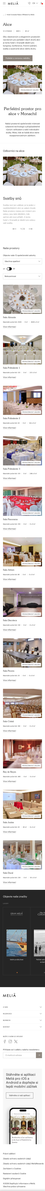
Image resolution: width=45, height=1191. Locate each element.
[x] (16, 1041)
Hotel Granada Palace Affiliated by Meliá (20, 15)
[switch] (9, 268)
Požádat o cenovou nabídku (18, 58)
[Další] (30, 229)
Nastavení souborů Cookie (14, 1173)
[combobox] (35, 3)
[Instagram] (10, 1041)
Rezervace (7, 1014)
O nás (5, 1007)
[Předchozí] (14, 229)
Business (6, 1020)
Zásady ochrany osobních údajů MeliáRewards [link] (23, 1163)
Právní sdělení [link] (9, 1153)
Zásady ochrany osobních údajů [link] (17, 1158)
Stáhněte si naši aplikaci (19, 1095)
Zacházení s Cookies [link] (12, 1168)
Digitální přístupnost (11, 1178)
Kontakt (6, 1027)
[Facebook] (4, 1041)
